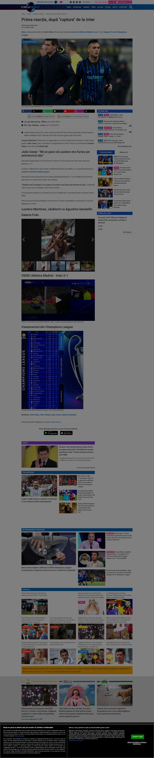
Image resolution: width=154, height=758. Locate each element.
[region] (77, 741)
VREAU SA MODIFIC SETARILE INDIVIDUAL (136, 743)
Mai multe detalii (19, 736)
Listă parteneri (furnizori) (76, 740)
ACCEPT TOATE (138, 737)
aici (16, 747)
